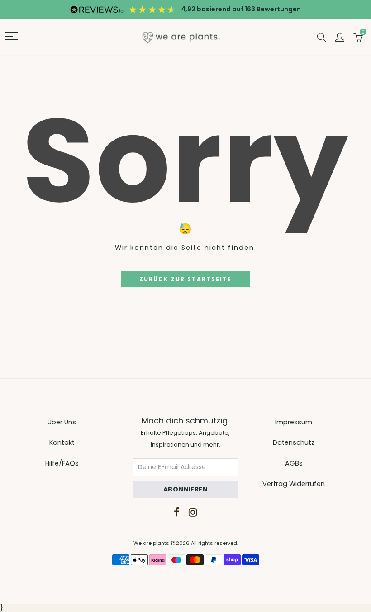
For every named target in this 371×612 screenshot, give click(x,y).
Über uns (62, 422)
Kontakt (62, 442)
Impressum (293, 422)
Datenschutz (293, 442)
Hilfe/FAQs (62, 463)
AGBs (294, 463)
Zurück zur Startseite (185, 279)
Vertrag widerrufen (293, 483)
